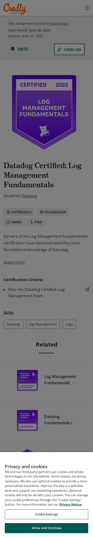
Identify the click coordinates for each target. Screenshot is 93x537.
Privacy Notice (70, 504)
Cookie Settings (46, 514)
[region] (46, 494)
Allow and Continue (46, 528)
